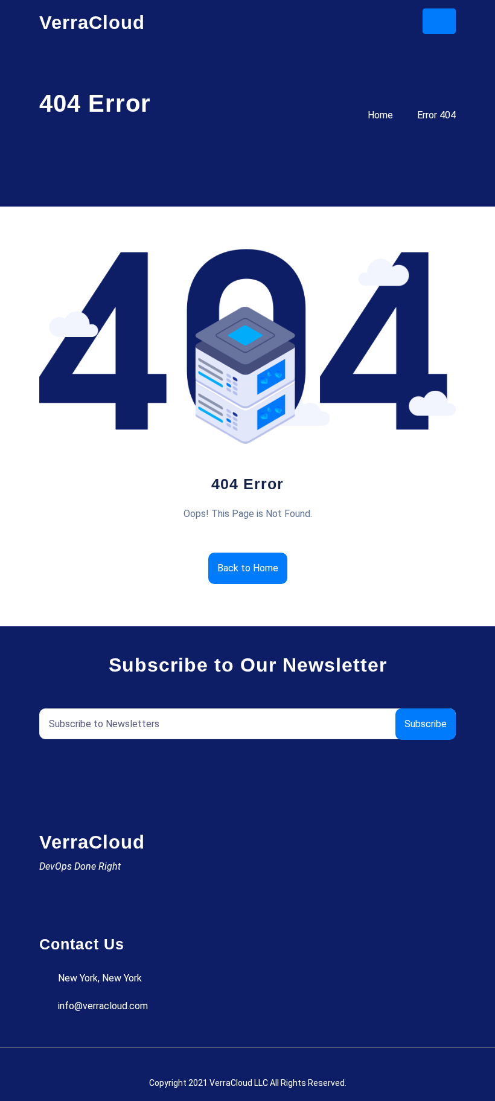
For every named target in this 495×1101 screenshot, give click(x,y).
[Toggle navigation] (439, 21)
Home (380, 115)
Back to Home (247, 568)
